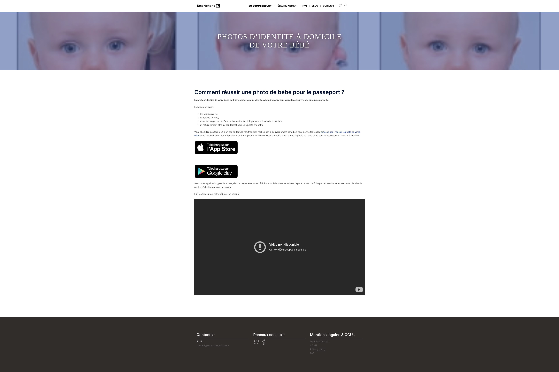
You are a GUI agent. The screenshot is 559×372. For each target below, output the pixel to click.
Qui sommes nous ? (259, 6)
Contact (328, 5)
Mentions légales (319, 341)
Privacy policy (318, 349)
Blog (315, 5)
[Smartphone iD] (209, 5)
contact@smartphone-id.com (213, 345)
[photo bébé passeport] (216, 147)
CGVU (313, 345)
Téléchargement (287, 5)
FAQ (305, 5)
